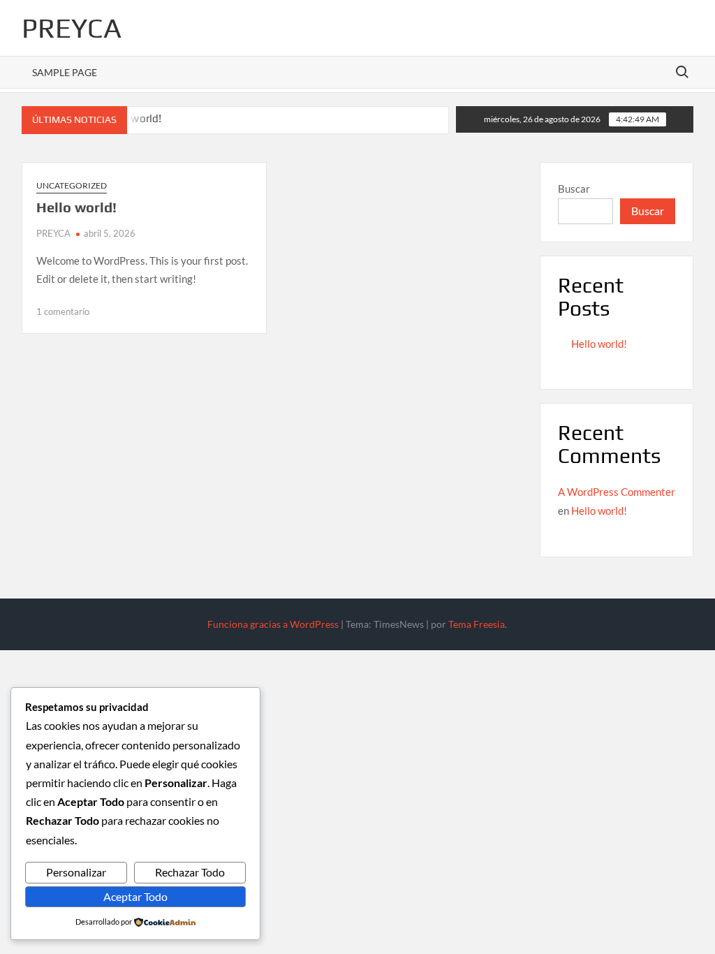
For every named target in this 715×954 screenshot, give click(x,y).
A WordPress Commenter (616, 491)
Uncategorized (71, 185)
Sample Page (64, 72)
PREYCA (71, 28)
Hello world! (76, 207)
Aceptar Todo (135, 896)
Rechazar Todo (190, 872)
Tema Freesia (476, 624)
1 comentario (62, 311)
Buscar (574, 188)
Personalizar (76, 872)
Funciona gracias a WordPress (273, 624)
